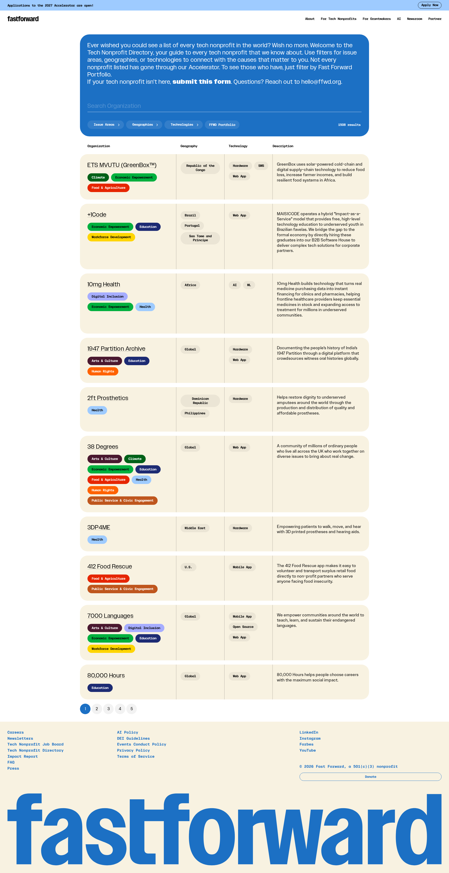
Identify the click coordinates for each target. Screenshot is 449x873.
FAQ (10, 762)
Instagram (310, 738)
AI (399, 19)
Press (13, 768)
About (310, 19)
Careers (15, 732)
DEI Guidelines (133, 738)
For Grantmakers (377, 19)
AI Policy (127, 732)
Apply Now (429, 4)
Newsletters (20, 738)
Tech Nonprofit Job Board (35, 744)
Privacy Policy (133, 750)
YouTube (308, 750)
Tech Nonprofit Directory (35, 750)
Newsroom (414, 18)
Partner (435, 18)
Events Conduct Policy (141, 744)
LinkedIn (309, 732)
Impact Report (22, 756)
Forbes (307, 744)
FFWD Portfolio (222, 124)
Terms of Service (136, 756)
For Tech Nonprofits (338, 19)
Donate (370, 776)
